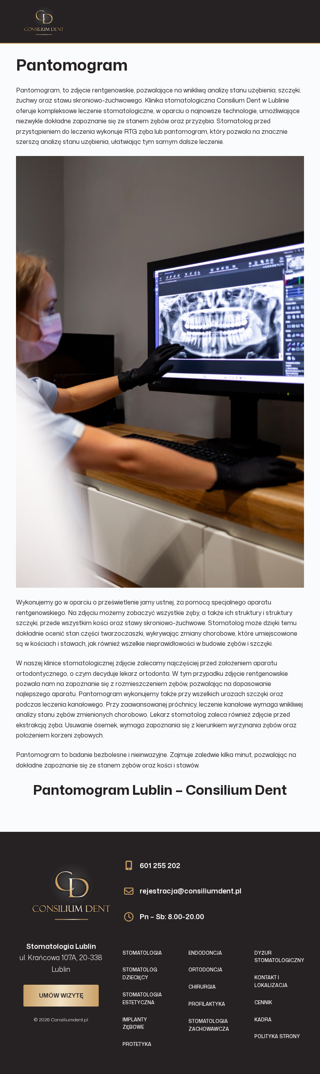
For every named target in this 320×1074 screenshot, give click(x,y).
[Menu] (300, 21)
